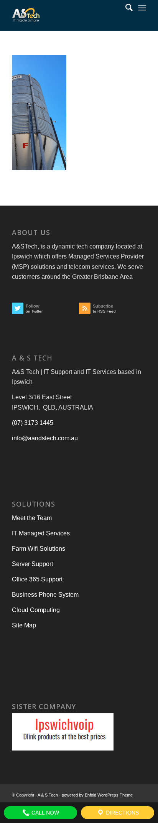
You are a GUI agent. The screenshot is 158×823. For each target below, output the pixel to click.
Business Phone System (45, 594)
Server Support (32, 564)
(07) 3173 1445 (32, 423)
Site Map (24, 625)
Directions (121, 813)
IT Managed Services (41, 533)
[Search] (125, 7)
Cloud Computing (36, 610)
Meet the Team (32, 518)
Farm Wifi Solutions (38, 548)
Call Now (44, 813)
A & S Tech (48, 795)
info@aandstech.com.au (45, 438)
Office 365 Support (37, 579)
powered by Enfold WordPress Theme (97, 795)
